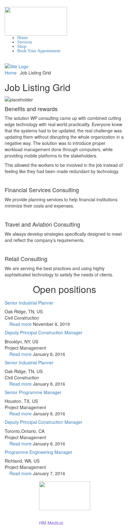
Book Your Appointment (38, 51)
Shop (21, 46)
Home (22, 37)
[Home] (16, 66)
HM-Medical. (51, 523)
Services (24, 42)
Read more (20, 324)
